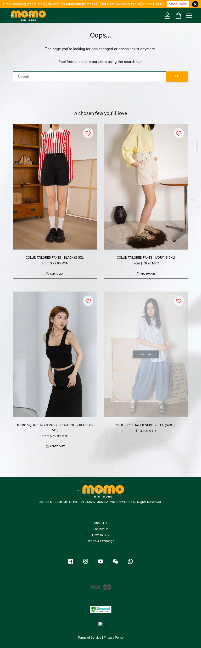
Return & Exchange (100, 541)
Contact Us (100, 529)
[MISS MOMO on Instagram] (85, 564)
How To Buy (100, 535)
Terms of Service (89, 637)
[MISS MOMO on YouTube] (100, 564)
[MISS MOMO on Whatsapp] (130, 564)
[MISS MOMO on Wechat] (115, 564)
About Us (100, 523)
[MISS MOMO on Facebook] (70, 564)
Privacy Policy (114, 637)
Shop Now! (178, 4)
